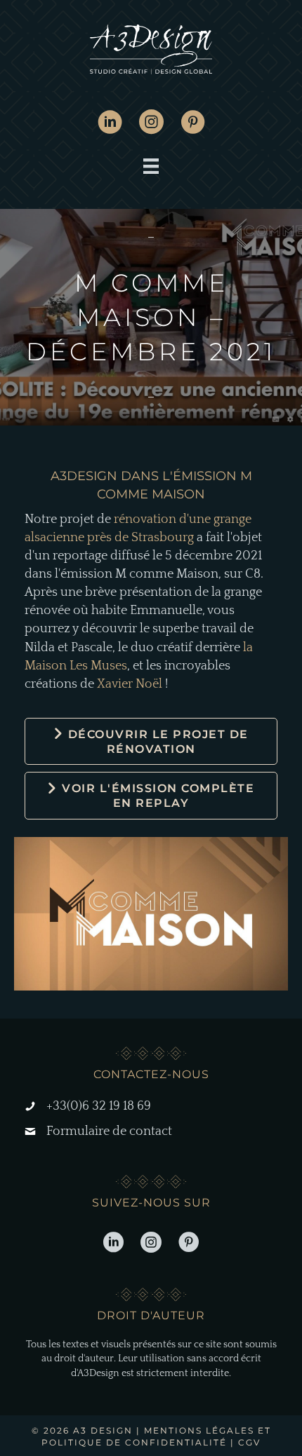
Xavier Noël (129, 684)
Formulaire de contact (109, 1131)
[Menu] (151, 166)
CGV (249, 1442)
